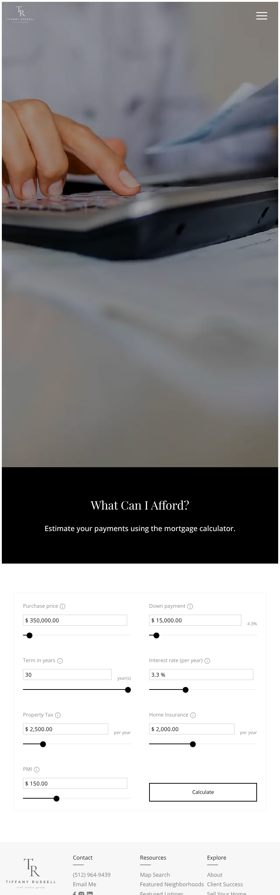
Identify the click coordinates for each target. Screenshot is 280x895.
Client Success (225, 884)
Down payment (167, 606)
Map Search (155, 875)
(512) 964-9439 (91, 875)
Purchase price (40, 606)
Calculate (203, 792)
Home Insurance (168, 714)
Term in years (39, 660)
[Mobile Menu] (260, 16)
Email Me (84, 884)
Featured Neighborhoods (172, 884)
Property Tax (38, 714)
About (214, 875)
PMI (27, 769)
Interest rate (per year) (176, 660)
